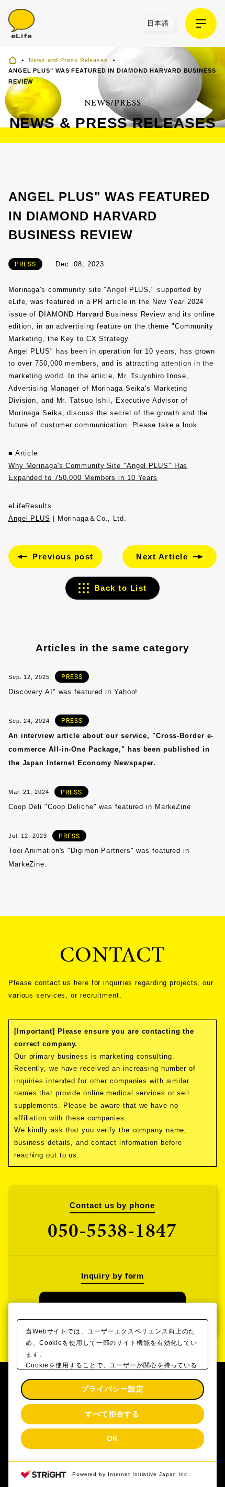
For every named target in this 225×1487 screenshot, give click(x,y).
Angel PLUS (29, 518)
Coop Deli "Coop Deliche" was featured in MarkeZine (99, 807)
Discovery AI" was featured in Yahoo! (73, 692)
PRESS (25, 264)
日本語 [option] (158, 23)
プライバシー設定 (112, 1389)
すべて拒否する (112, 1414)
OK (113, 1438)
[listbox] (158, 23)
